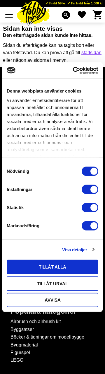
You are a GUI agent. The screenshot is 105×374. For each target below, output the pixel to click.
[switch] (90, 189)
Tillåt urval (52, 283)
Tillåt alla (52, 266)
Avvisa (53, 300)
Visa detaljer (74, 249)
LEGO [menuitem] (16, 360)
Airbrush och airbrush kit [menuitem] (35, 321)
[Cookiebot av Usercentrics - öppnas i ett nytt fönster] (74, 70)
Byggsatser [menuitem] (22, 329)
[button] (9, 15)
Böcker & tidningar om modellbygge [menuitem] (47, 336)
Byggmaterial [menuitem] (24, 344)
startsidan (91, 52)
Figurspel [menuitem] (20, 352)
